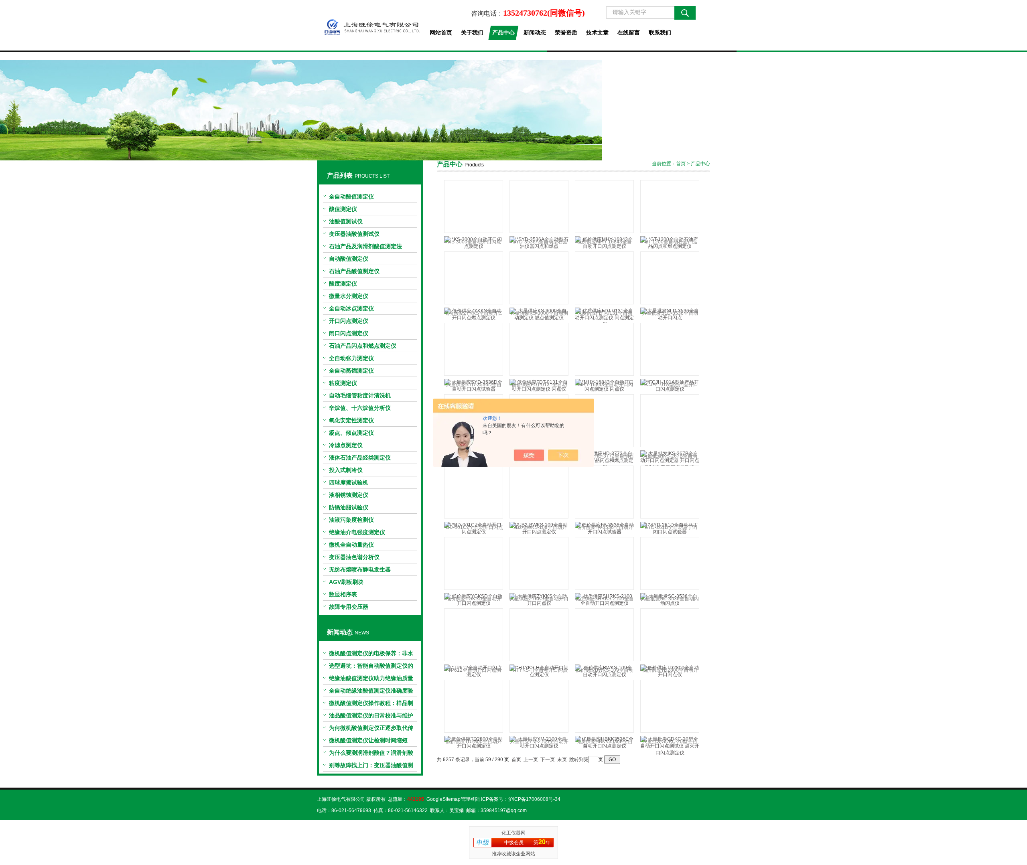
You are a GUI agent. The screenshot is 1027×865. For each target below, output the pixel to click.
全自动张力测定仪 (351, 358)
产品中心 (503, 32)
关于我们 (472, 32)
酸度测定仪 (343, 283)
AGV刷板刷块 (346, 582)
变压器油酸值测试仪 (354, 234)
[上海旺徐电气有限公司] (369, 25)
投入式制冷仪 (346, 470)
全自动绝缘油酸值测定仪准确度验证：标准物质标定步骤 (371, 692)
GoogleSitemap (443, 799)
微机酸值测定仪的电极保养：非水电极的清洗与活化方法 (371, 655)
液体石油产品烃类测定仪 (360, 457)
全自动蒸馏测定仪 (351, 370)
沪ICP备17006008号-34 (534, 799)
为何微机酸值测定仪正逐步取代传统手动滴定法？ (371, 729)
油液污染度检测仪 (351, 520)
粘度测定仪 (343, 383)
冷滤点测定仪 (346, 445)
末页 (562, 759)
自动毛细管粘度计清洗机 (360, 395)
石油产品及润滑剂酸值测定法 (365, 246)
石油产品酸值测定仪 (354, 271)
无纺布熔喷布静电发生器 (360, 569)
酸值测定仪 (343, 209)
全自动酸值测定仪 (351, 196)
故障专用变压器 (348, 607)
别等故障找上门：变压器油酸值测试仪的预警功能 (371, 767)
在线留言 (628, 32)
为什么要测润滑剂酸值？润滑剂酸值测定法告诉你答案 (371, 754)
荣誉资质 (566, 32)
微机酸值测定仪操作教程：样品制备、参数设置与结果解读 (371, 704)
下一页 (547, 759)
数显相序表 (343, 594)
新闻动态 (535, 32)
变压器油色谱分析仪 (354, 557)
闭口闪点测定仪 (348, 333)
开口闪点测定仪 (348, 321)
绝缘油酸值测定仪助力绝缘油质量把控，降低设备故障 (371, 680)
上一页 (531, 759)
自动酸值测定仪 (348, 258)
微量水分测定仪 (348, 296)
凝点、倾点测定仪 (351, 432)
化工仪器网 (513, 833)
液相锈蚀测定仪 (348, 495)
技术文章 (597, 32)
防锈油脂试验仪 (348, 507)
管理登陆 (470, 799)
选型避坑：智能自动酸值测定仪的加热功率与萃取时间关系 (371, 667)
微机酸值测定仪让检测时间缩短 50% (368, 742)
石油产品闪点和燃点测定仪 (362, 345)
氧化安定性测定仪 (351, 420)
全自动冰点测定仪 (351, 308)
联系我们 (660, 32)
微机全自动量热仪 (351, 544)
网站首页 (441, 32)
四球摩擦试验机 (348, 482)
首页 (681, 163)
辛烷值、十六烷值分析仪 (360, 408)
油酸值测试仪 (346, 221)
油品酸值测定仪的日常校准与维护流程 (371, 717)
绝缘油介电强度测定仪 (357, 532)
